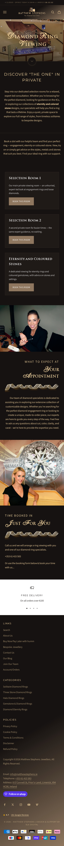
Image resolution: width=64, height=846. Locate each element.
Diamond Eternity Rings (15, 709)
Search (6, 630)
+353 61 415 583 (13, 556)
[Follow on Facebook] (4, 804)
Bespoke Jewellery (12, 647)
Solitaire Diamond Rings (15, 686)
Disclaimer (8, 743)
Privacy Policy (10, 726)
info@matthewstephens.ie (23, 774)
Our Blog (7, 658)
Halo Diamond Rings (13, 698)
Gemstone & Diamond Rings (17, 703)
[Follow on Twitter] (12, 804)
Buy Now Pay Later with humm (18, 641)
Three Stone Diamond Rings (17, 692)
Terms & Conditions (13, 737)
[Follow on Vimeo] (37, 804)
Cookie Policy (10, 732)
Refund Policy (10, 749)
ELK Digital (32, 825)
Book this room (21, 201)
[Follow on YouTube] (28, 804)
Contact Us (8, 652)
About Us (8, 635)
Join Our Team (10, 664)
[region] (32, 594)
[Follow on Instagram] (20, 804)
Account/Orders (11, 669)
